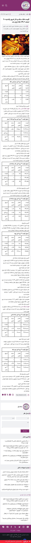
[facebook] (5, 395)
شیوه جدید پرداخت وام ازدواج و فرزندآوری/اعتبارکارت (15, 489)
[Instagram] (23, 527)
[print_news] (12, 395)
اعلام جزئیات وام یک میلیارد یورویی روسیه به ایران (15, 472)
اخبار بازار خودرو (24, 495)
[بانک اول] (25, 5)
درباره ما (19, 530)
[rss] (28, 527)
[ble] (3, 527)
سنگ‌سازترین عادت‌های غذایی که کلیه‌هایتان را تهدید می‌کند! (16, 442)
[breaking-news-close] (30, 542)
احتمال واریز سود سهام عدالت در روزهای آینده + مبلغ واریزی (16, 451)
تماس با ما (13, 530)
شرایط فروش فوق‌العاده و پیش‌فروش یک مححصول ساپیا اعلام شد (15, 456)
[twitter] (7, 395)
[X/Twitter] (15, 527)
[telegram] (10, 395)
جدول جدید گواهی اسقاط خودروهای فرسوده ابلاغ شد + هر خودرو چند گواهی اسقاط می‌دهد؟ (15, 447)
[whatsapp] (3, 395)
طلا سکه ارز (22, 14)
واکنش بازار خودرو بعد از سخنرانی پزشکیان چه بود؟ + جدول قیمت (15, 519)
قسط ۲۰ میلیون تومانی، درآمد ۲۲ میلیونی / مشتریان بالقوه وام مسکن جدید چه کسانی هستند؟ (15, 476)
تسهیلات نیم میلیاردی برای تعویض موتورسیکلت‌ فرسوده (16, 485)
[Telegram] (19, 527)
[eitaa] (7, 527)
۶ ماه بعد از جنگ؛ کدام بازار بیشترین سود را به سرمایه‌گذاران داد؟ (16, 461)
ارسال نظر (25, 431)
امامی (25, 307)
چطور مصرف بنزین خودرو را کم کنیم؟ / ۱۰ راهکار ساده (16, 514)
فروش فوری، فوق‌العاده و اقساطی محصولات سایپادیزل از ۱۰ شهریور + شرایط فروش (17, 509)
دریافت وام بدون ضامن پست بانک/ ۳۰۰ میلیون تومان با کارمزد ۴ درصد (16, 480)
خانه (27, 14)
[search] (6, 5)
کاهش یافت (23, 109)
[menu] (3, 5)
